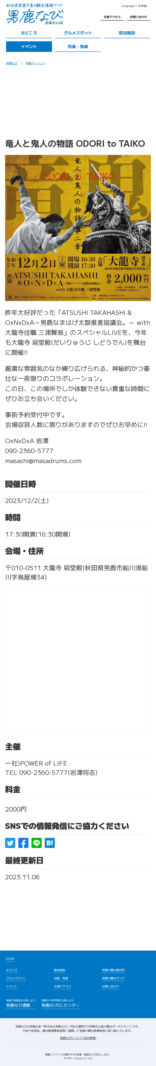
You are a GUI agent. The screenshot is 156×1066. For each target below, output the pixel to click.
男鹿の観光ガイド (113, 978)
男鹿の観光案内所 (113, 970)
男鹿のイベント (36, 63)
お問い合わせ (138, 17)
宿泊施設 (127, 33)
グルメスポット (78, 33)
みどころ (29, 33)
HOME (10, 959)
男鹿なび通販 (20, 1003)
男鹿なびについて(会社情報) (78, 1038)
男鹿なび (11, 63)
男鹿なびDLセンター (60, 1003)
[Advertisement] (78, 102)
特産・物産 (78, 46)
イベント (29, 46)
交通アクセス (112, 17)
